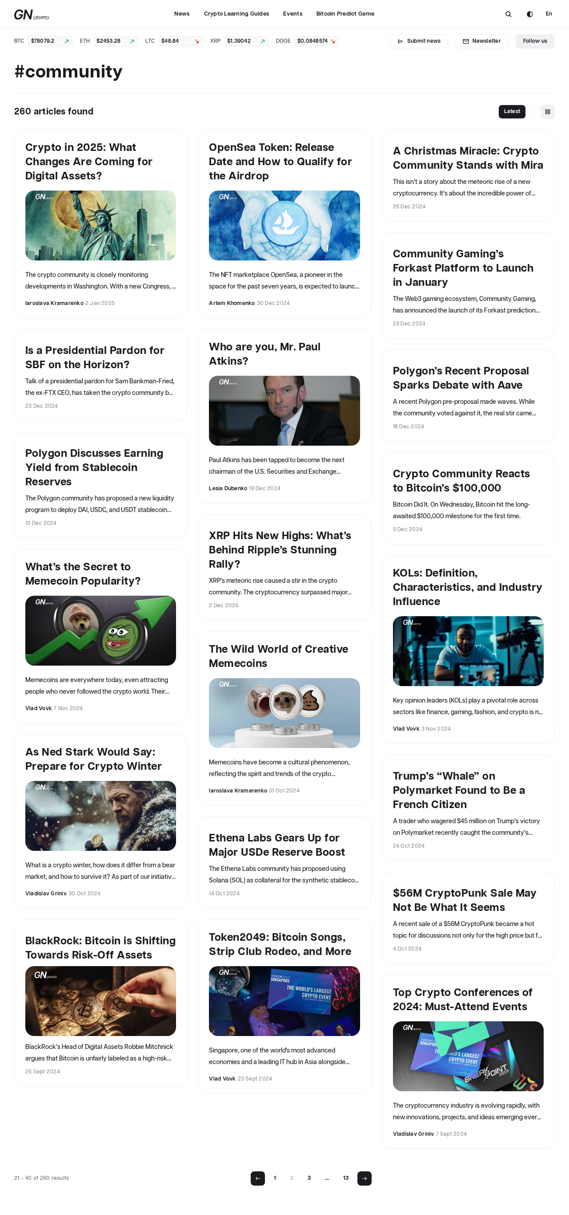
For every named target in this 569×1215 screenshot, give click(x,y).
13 (346, 1178)
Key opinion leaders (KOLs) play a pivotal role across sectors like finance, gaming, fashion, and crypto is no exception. (467, 708)
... (327, 1178)
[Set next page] (364, 1178)
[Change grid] (548, 112)
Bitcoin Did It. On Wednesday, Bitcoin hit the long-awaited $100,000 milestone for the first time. (461, 511)
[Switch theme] (530, 14)
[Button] (508, 14)
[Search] (508, 14)
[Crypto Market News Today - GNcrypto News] (31, 14)
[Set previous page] (258, 1178)
